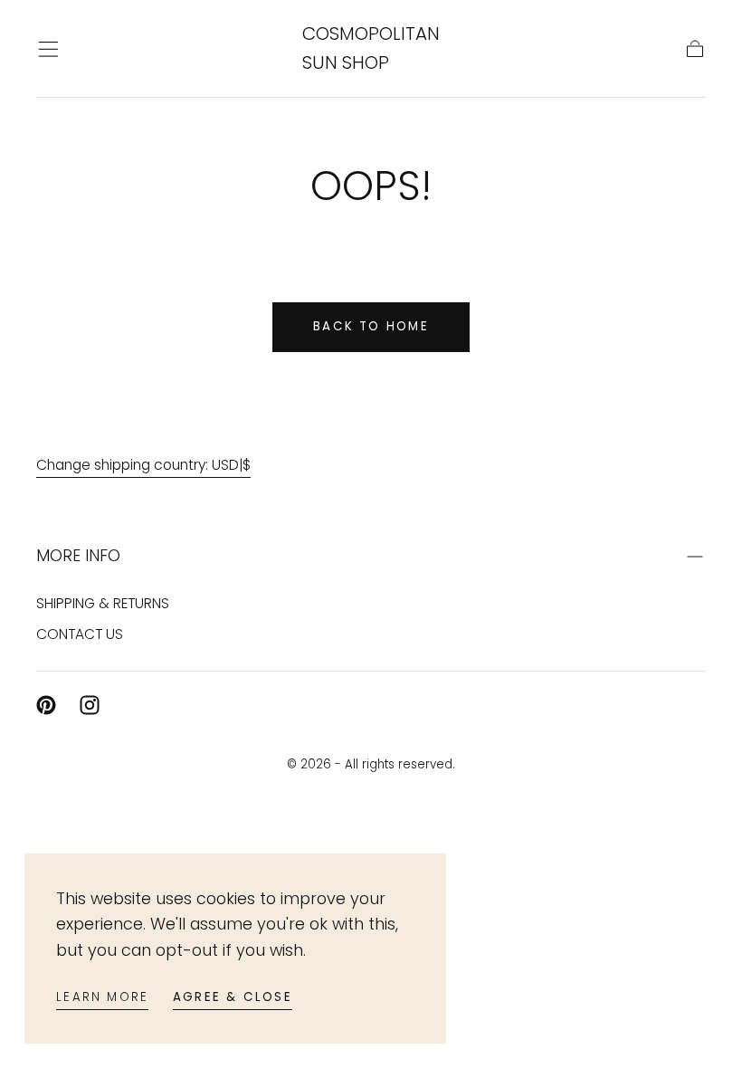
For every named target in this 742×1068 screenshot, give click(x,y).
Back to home (371, 326)
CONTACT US (79, 634)
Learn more (102, 997)
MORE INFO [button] (78, 555)
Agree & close (232, 997)
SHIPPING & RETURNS (102, 603)
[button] (48, 49)
